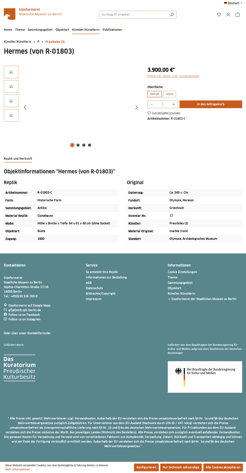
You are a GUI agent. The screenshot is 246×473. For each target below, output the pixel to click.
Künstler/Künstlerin (181, 293)
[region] (72, 107)
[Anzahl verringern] (151, 104)
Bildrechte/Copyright (101, 293)
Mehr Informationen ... (18, 469)
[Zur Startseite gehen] (33, 14)
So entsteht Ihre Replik (102, 272)
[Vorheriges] (25, 107)
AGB (89, 283)
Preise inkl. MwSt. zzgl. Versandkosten (173, 76)
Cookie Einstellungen (182, 272)
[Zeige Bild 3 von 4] (83, 145)
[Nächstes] (137, 107)
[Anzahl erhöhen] (174, 104)
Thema (172, 277)
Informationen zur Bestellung (106, 277)
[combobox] (134, 14)
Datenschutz (94, 288)
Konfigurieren (146, 467)
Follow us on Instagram (24, 319)
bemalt (154, 94)
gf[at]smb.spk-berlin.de (24, 310)
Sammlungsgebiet (180, 283)
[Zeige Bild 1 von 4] (72, 145)
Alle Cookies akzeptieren (223, 467)
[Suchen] (171, 14)
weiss (169, 94)
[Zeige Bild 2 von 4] (78, 145)
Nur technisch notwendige (181, 467)
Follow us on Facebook (24, 315)
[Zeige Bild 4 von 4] (89, 145)
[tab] (18, 158)
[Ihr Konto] (228, 14)
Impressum (93, 299)
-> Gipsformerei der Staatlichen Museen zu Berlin (202, 299)
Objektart (174, 288)
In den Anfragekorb (210, 104)
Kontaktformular (39, 333)
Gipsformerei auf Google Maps (29, 305)
